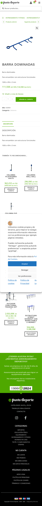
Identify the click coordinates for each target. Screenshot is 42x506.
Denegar (24, 270)
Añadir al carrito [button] (11, 190)
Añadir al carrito (26, 99)
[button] (37, 28)
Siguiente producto (30, 22)
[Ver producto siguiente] (38, 21)
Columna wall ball (31, 176)
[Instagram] (16, 417)
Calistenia (13, 110)
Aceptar (25, 264)
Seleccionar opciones (31, 334)
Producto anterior (11, 22)
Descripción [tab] (8, 124)
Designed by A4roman (32, 501)
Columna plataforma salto (11, 176)
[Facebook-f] (25, 417)
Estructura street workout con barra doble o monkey (31, 319)
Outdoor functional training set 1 (11, 306)
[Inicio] (3, 18)
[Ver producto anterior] (3, 21)
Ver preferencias (24, 276)
